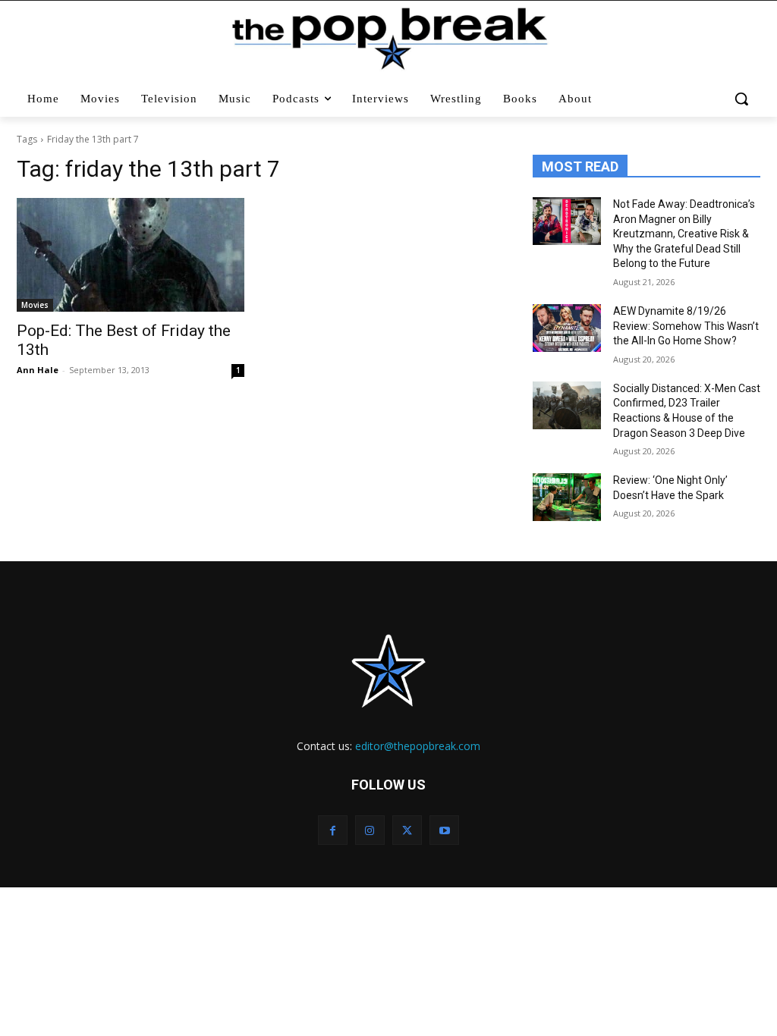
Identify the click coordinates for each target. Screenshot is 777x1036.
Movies (35, 305)
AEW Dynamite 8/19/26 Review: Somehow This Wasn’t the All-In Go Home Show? (686, 326)
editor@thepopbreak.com (417, 746)
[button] (741, 98)
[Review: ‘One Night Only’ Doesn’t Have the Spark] (567, 497)
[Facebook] (333, 830)
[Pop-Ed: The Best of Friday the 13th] (130, 255)
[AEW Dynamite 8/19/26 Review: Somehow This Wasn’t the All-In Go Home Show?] (567, 328)
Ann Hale (37, 369)
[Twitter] (407, 830)
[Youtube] (444, 830)
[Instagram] (370, 830)
